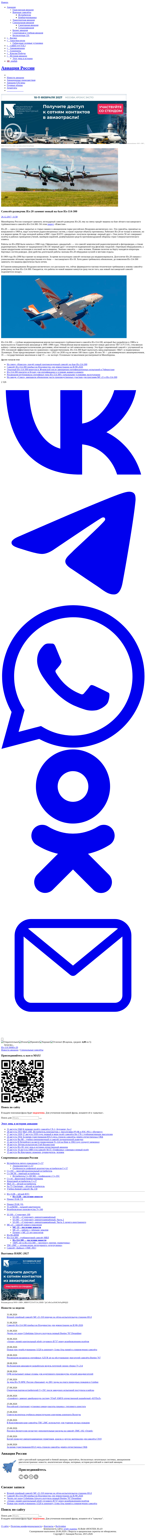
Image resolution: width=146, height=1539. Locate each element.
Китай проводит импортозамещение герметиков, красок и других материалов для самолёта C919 (54, 1439)
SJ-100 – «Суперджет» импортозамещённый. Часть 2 (38, 1219)
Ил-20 (15, 1047)
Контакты (48, 1526)
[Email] (73, 1036)
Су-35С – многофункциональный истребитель (29, 1171)
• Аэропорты (14, 51)
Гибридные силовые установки (28, 43)
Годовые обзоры (15, 85)
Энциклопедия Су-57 (23, 1166)
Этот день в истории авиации (19, 1123)
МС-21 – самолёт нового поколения (24, 1225)
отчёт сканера (70, 1529)
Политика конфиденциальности (26, 1526)
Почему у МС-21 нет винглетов (28, 1232)
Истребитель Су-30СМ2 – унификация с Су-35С (36, 1176)
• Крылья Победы (16, 53)
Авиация (11, 7)
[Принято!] (34, 1042)
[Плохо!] (23, 1042)
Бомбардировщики (27, 17)
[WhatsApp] (73, 748)
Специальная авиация (23, 22)
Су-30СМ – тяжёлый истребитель (23, 1173)
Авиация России (18, 68)
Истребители (24, 15)
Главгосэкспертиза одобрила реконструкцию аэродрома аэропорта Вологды (44, 1414)
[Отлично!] (56, 1042)
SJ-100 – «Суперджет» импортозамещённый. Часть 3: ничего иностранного (49, 1222)
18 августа (12, 1144)
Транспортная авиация (24, 20)
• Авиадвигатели (16, 40)
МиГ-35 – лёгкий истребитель (21, 1184)
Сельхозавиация (26, 28)
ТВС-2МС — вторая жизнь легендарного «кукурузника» (34, 1245)
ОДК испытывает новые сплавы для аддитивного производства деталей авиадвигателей (50, 1374)
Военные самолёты (22, 12)
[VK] (73, 480)
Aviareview (12, 88)
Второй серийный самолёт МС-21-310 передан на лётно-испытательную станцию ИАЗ (49, 1317)
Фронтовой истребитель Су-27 (22, 1181)
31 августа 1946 (14, 1129)
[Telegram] (73, 604)
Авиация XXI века (16, 82)
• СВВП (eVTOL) (16, 45)
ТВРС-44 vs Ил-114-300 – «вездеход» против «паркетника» (41, 1243)
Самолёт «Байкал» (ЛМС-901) (21, 1248)
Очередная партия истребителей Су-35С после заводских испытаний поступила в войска (50, 1390)
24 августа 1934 (14, 1137)
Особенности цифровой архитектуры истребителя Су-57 (40, 1168)
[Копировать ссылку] (2, 1039)
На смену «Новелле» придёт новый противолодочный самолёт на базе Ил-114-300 (47, 364)
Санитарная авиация (28, 25)
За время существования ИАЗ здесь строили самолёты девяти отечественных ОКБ (47, 1447)
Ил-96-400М (13, 1235)
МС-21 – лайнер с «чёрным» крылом (30, 1230)
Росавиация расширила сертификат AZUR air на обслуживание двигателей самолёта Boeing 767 (54, 1357)
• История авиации (17, 56)
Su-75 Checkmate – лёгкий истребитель (26, 1186)
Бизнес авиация (20, 30)
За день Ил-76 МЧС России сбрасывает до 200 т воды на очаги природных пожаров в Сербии (52, 1382)
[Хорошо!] (45, 1042)
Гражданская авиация (23, 10)
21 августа (12, 1142)
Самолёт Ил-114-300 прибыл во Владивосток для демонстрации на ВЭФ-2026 (45, 367)
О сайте (5, 1526)
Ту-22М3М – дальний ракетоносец (23, 1207)
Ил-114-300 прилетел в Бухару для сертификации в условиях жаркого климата (45, 372)
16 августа (12, 1149)
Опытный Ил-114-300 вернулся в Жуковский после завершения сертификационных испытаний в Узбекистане (60, 369)
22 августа (12, 1139)
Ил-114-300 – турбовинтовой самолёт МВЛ (28, 1237)
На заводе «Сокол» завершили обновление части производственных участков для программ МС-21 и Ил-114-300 (62, 377)
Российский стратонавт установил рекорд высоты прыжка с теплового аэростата (46, 1406)
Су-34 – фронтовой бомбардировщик (25, 1178)
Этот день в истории (23, 58)
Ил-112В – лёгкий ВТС (18, 1194)
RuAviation (60, 1526)
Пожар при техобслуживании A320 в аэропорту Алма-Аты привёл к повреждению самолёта (52, 1349)
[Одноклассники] (73, 892)
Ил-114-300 (6, 1047)
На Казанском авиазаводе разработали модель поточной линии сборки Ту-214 (45, 1366)
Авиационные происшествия (21, 80)
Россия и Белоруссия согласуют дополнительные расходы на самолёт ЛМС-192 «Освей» (50, 1431)
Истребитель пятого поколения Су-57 (25, 1163)
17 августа (12, 1147)
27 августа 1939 (14, 1134)
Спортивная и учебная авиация (28, 33)
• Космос (12, 38)
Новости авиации (15, 77)
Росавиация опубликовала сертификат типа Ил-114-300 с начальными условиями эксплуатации (53, 374)
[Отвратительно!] (10, 1042)
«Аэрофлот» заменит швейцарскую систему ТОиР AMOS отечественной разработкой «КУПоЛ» (54, 1398)
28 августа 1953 (14, 1132)
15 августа (12, 1152)
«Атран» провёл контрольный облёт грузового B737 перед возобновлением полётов (48, 1341)
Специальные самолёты (31, 1050)
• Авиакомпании (16, 48)
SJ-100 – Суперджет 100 (18, 1214)
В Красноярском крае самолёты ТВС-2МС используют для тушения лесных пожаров (48, 1422)
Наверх (4, 2)
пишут (50, 224)
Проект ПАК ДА (15, 1204)
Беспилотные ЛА (21, 35)
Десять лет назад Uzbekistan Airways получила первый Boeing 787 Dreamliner (44, 1333)
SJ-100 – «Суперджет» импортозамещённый (34, 1217)
